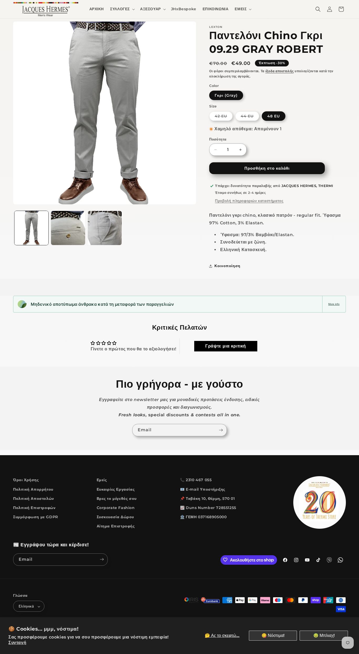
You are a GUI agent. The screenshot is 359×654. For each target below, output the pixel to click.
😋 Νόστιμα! (272, 635)
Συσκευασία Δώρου (115, 517)
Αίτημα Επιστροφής (116, 526)
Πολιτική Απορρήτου (33, 489)
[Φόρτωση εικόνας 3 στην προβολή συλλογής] (105, 228)
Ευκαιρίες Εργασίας (116, 489)
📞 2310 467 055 (196, 479)
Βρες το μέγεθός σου (117, 498)
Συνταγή (17, 642)
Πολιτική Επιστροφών (34, 507)
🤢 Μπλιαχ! (324, 635)
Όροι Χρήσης (26, 479)
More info (334, 304)
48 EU (273, 116)
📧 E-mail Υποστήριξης (202, 489)
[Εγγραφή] (221, 430)
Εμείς (102, 479)
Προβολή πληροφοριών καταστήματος (249, 200)
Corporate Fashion (116, 507)
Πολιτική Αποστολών (33, 498)
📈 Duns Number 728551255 (208, 507)
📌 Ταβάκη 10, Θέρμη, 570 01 (207, 498)
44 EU (250, 117)
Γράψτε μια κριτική (225, 346)
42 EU (224, 117)
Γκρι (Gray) (226, 95)
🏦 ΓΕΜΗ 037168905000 (203, 517)
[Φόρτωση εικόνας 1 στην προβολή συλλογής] (31, 228)
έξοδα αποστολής (279, 71)
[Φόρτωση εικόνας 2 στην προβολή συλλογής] (68, 228)
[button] (122, 8)
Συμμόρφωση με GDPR (35, 517)
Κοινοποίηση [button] (227, 265)
